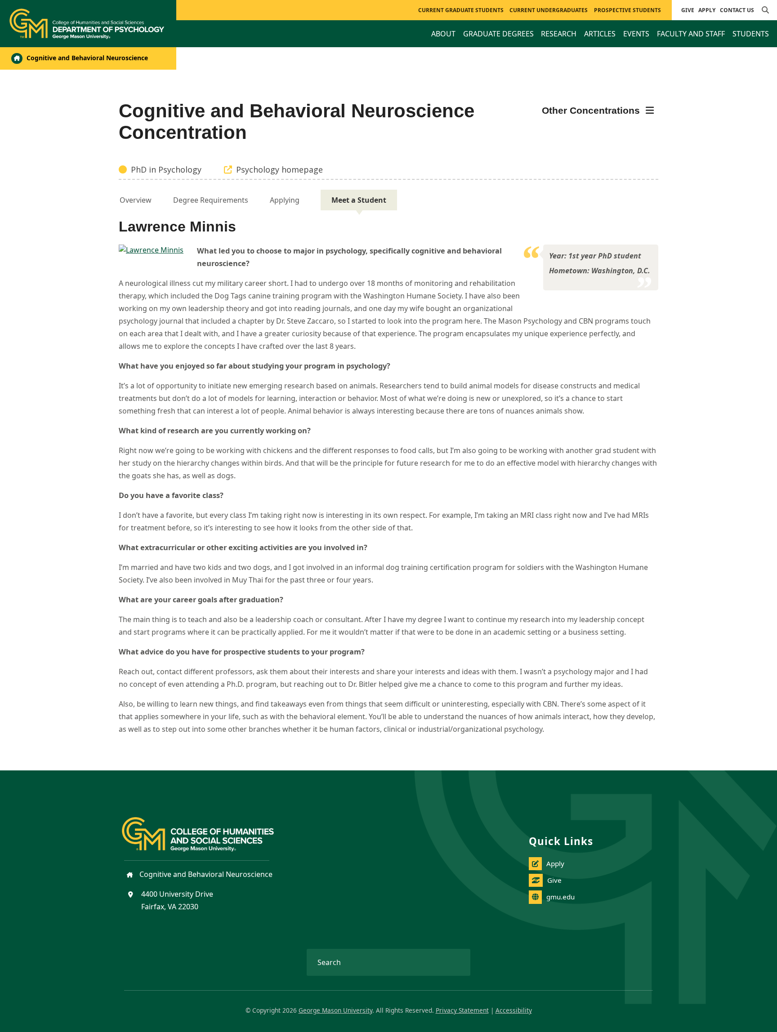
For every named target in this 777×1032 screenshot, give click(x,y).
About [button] (443, 34)
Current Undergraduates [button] (548, 10)
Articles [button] (600, 34)
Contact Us (737, 10)
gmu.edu (560, 896)
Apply (706, 10)
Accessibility (514, 1010)
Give (687, 10)
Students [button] (750, 34)
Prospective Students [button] (627, 10)
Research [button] (558, 34)
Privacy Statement (462, 1010)
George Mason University (335, 1010)
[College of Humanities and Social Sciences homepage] (207, 829)
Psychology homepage (279, 169)
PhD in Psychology (166, 169)
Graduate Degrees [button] (498, 34)
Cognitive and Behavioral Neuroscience (86, 57)
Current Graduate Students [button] (461, 10)
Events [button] (636, 34)
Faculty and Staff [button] (691, 34)
